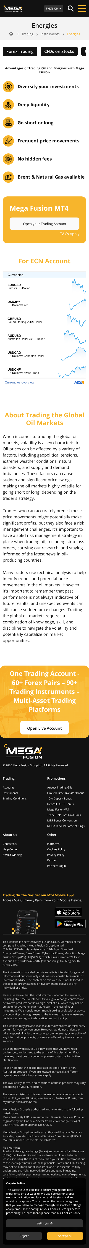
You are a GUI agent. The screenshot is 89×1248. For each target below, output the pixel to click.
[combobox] (53, 8)
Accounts (8, 787)
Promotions (56, 778)
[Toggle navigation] (82, 8)
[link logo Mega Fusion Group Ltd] (23, 750)
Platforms (53, 844)
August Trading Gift (59, 787)
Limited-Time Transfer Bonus (65, 793)
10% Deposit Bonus (59, 798)
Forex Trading (20, 51)
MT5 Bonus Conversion (62, 820)
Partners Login (56, 866)
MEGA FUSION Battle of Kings (66, 826)
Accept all (65, 1236)
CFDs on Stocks (59, 51)
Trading (27, 34)
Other (51, 834)
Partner (52, 860)
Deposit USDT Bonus (60, 804)
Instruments (50, 34)
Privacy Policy (55, 855)
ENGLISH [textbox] (52, 8)
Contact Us (10, 844)
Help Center (10, 849)
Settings (43, 1223)
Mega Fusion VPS (58, 809)
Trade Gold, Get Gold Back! (64, 815)
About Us (10, 834)
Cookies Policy (56, 849)
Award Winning (12, 855)
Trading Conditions (15, 798)
